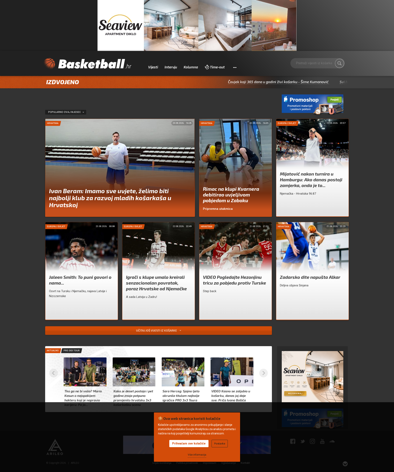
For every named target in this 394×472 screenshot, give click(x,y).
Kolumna (191, 67)
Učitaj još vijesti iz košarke (157, 330)
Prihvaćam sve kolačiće (189, 443)
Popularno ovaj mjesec (64, 112)
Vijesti (153, 67)
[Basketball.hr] (87, 64)
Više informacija (197, 454)
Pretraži (339, 63)
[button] (235, 67)
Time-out (217, 67)
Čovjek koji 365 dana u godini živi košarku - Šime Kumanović (252, 81)
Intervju (171, 67)
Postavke (219, 443)
